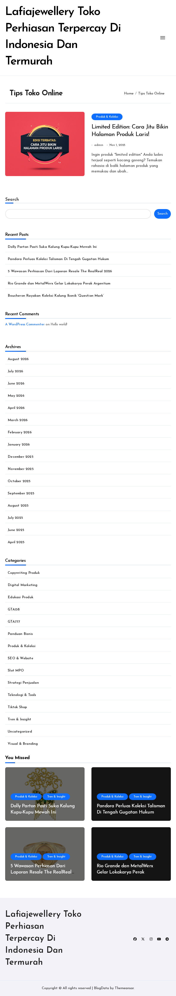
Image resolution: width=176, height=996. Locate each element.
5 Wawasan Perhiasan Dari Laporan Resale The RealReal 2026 (60, 271)
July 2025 (15, 518)
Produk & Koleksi (107, 116)
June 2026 (16, 383)
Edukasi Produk (20, 597)
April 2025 (16, 542)
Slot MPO (16, 670)
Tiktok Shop (17, 707)
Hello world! (59, 324)
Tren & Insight (19, 719)
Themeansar (124, 988)
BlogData (101, 988)
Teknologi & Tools (22, 695)
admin (98, 145)
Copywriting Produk (24, 573)
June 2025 (16, 530)
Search (12, 199)
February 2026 (20, 432)
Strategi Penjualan (23, 683)
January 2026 (19, 444)
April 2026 (16, 408)
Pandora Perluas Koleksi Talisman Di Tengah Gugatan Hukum (58, 259)
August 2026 (18, 359)
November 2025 (21, 469)
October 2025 (19, 481)
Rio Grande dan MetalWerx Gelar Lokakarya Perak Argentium (59, 283)
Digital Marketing (22, 585)
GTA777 (14, 622)
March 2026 (17, 420)
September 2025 (21, 493)
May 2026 (16, 396)
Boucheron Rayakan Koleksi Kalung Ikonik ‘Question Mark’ (56, 296)
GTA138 (14, 609)
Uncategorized (20, 731)
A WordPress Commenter (25, 324)
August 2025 (18, 505)
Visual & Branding (23, 744)
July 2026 (15, 371)
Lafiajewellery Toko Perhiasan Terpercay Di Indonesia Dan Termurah (43, 938)
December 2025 (20, 457)
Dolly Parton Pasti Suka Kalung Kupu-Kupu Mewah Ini (52, 247)
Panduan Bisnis (20, 634)
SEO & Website (20, 658)
